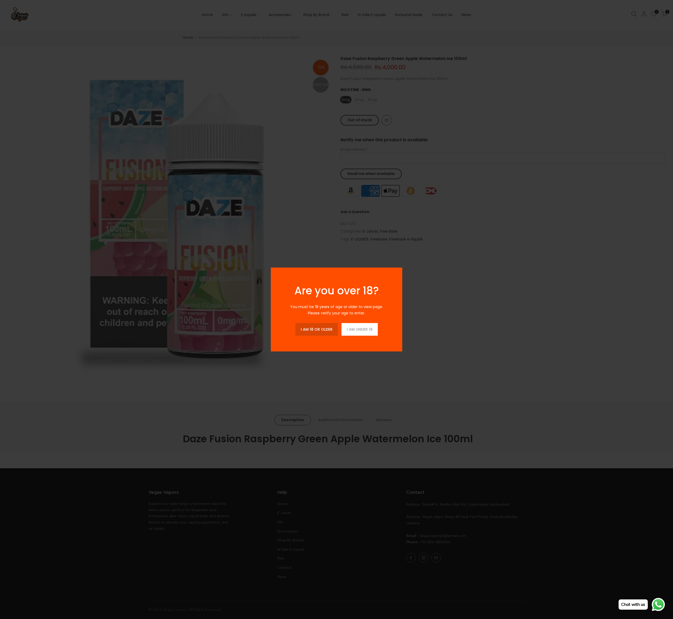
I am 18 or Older (317, 329)
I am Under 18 (360, 329)
